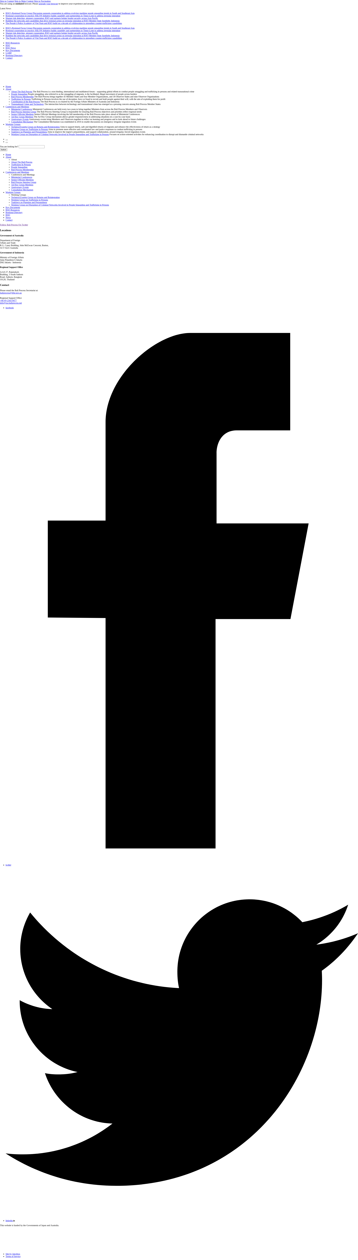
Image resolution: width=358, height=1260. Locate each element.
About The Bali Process (21, 91)
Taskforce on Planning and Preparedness (29, 132)
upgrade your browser (48, 4)
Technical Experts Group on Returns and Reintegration (35, 127)
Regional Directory (14, 55)
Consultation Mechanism (22, 122)
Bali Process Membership (22, 96)
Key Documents (13, 50)
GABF (9, 53)
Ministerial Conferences (21, 109)
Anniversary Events (20, 119)
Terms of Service (13, 1256)
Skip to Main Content (23, 1)
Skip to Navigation (42, 1)
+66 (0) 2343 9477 (8, 300)
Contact (9, 58)
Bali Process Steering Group (23, 112)
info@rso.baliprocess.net (11, 303)
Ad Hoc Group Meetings (22, 117)
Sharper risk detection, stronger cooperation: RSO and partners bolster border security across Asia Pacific (52, 18)
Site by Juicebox (13, 1254)
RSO (8, 45)
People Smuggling (19, 94)
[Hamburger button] (7, 142)
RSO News (11, 48)
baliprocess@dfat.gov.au (11, 293)
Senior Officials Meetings (22, 114)
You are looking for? (9, 146)
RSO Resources (13, 43)
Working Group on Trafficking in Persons (29, 129)
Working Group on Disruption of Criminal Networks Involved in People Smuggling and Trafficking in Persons (60, 134)
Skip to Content (7, 1)
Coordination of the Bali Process (25, 101)
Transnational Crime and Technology (27, 104)
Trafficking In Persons (21, 99)
